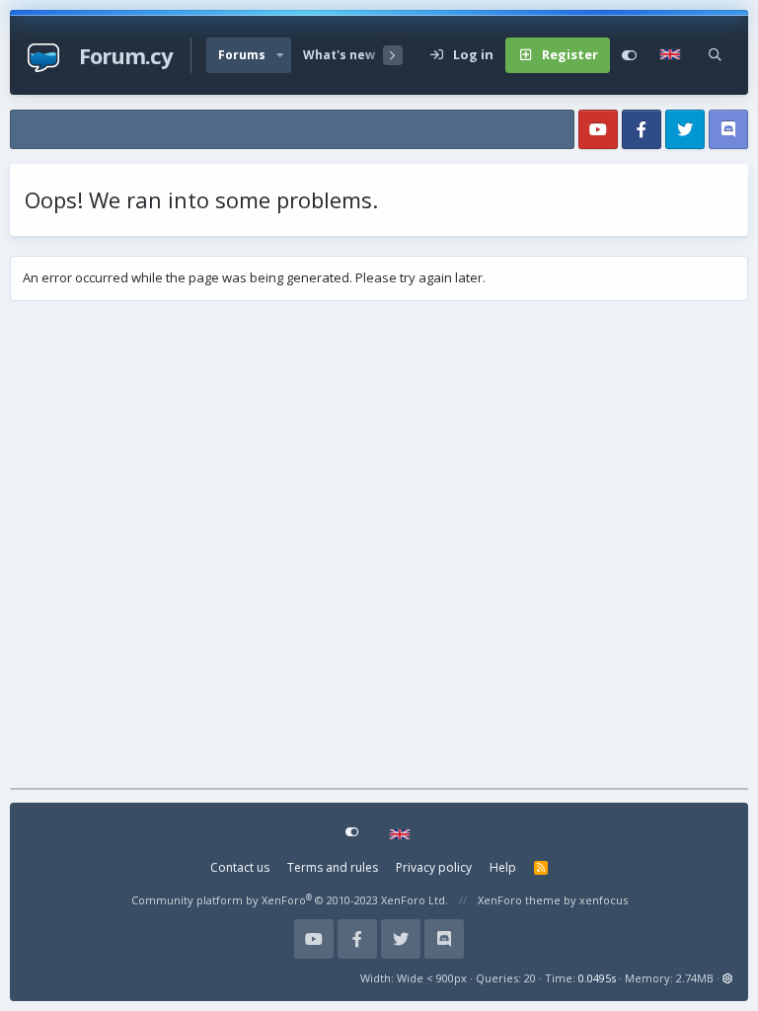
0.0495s (597, 978)
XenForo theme (519, 900)
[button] (280, 55)
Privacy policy (434, 867)
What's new (339, 54)
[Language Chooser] (672, 55)
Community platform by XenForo (289, 900)
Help (503, 867)
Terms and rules (332, 867)
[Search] (715, 55)
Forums (241, 54)
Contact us (239, 867)
